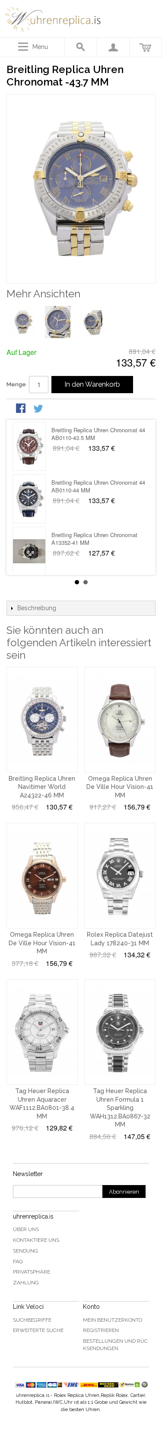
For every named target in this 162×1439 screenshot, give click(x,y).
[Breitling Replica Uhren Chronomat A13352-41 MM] (29, 551)
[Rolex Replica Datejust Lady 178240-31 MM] (120, 876)
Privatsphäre (31, 1272)
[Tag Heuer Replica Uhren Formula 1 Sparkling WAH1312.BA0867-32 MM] (120, 1032)
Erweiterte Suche (38, 1330)
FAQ (17, 1262)
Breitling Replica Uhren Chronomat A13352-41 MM (94, 539)
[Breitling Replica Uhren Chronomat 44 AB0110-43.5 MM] (29, 446)
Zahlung (26, 1283)
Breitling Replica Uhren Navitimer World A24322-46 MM (42, 787)
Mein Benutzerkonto (112, 1320)
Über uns (26, 1229)
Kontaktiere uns (36, 1240)
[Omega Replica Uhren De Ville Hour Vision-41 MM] (120, 720)
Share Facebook (21, 409)
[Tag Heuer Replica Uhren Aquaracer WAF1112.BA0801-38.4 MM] (42, 1032)
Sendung (25, 1251)
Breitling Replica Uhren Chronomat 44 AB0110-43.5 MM (98, 434)
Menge (16, 384)
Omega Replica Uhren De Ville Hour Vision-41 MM (119, 787)
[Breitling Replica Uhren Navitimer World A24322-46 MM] (42, 720)
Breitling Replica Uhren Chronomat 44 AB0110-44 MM (98, 486)
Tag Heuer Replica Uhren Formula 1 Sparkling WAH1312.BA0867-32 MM (120, 1108)
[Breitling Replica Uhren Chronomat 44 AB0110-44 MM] (29, 498)
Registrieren (101, 1330)
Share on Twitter (38, 409)
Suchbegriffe (32, 1320)
